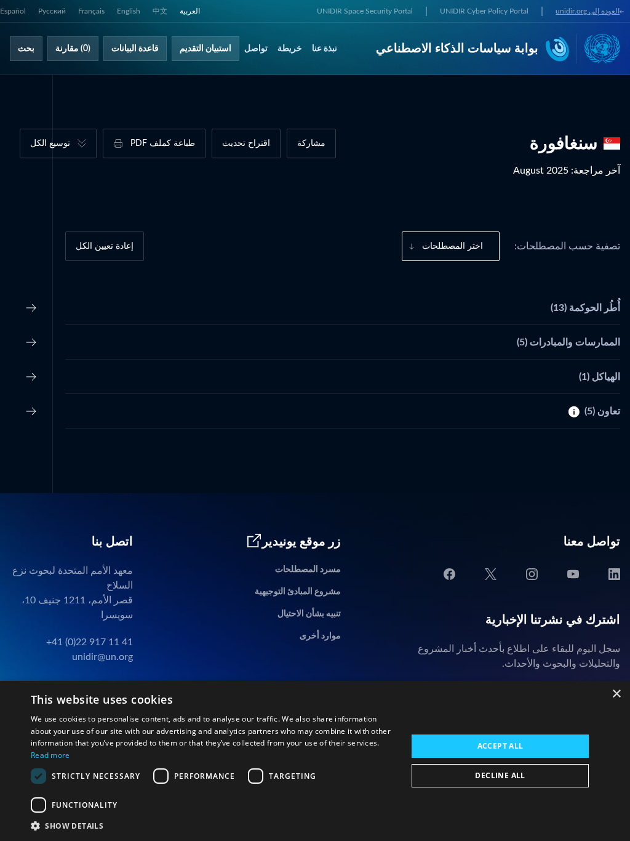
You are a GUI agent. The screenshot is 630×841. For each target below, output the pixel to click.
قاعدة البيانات (135, 48)
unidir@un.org (102, 657)
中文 (160, 11)
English (128, 11)
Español (13, 11)
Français (91, 11)
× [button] (616, 694)
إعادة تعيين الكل (105, 246)
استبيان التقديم (205, 48)
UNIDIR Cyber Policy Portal (484, 11)
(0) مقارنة (72, 48)
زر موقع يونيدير (301, 542)
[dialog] (315, 761)
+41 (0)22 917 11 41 (89, 642)
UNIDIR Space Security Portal (365, 11)
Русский (52, 11)
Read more (50, 755)
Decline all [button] (500, 775)
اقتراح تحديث (246, 143)
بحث (26, 48)
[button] (213, 825)
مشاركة (311, 143)
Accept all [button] (500, 746)
